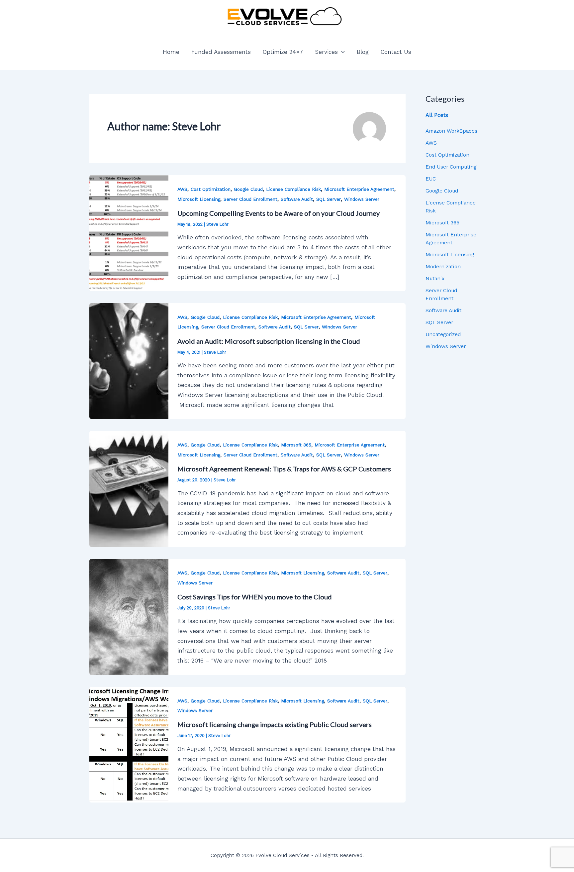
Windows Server (361, 199)
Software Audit (297, 199)
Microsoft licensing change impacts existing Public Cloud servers (274, 724)
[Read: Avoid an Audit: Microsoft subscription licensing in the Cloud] (128, 360)
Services (326, 52)
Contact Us (396, 52)
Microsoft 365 (296, 445)
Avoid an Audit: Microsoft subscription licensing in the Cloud (268, 341)
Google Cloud (248, 189)
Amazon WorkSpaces (451, 131)
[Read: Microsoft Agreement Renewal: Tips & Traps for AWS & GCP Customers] (128, 488)
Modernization (443, 266)
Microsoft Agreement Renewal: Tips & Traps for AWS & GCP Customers (284, 469)
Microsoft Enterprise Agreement (359, 189)
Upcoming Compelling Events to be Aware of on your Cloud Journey (278, 213)
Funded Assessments (221, 52)
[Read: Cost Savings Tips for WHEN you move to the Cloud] (128, 616)
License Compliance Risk (293, 189)
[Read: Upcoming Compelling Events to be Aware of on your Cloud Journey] (128, 232)
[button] (341, 52)
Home (171, 52)
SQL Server (328, 199)
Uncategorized (443, 334)
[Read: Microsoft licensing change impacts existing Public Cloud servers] (128, 744)
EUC (431, 179)
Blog (363, 52)
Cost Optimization (211, 189)
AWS (182, 189)
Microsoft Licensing (198, 199)
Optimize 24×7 (283, 52)
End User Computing (451, 167)
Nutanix (435, 278)
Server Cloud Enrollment (250, 199)
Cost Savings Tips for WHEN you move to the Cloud (254, 597)
